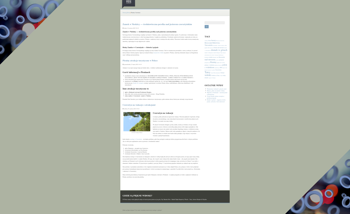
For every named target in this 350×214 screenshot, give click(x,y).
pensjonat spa (207, 62)
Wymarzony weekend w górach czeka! (217, 89)
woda (221, 75)
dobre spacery (210, 47)
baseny (213, 40)
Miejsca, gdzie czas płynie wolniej (215, 91)
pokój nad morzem (218, 65)
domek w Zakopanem (209, 52)
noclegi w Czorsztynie (136, 139)
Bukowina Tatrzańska (212, 44)
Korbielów (207, 57)
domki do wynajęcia (138, 83)
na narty (217, 60)
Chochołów (215, 45)
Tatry (207, 72)
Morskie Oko (215, 57)
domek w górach (219, 50)
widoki (208, 75)
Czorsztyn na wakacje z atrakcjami (139, 104)
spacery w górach (211, 70)
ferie (211, 55)
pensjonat (221, 60)
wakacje (222, 73)
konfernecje (221, 55)
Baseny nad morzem (220, 40)
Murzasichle (222, 57)
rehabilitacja (216, 67)
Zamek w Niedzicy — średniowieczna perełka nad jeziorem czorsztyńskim (157, 24)
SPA (221, 67)
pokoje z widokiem (209, 65)
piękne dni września (221, 62)
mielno (211, 57)
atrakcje (206, 40)
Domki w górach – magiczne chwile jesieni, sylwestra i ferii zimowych (216, 101)
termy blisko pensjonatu (215, 72)
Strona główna (126, 12)
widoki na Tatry (215, 75)
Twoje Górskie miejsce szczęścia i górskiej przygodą (215, 97)
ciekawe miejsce (221, 45)
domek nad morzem (219, 47)
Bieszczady (208, 43)
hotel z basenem (215, 55)
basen (209, 40)
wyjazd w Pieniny (211, 77)
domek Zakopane (216, 52)
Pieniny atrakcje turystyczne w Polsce (140, 60)
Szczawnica (218, 70)
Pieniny (213, 62)
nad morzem (210, 59)
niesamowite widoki (158, 53)
